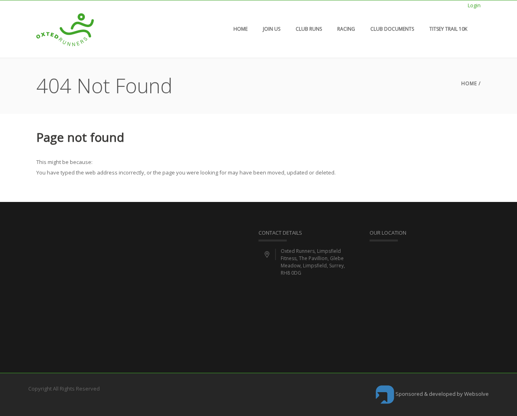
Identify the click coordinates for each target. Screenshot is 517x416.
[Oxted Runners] (65, 29)
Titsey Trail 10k (448, 28)
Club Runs (309, 28)
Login (474, 5)
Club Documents (392, 28)
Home (240, 28)
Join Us (271, 28)
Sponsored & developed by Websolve (441, 393)
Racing (346, 28)
